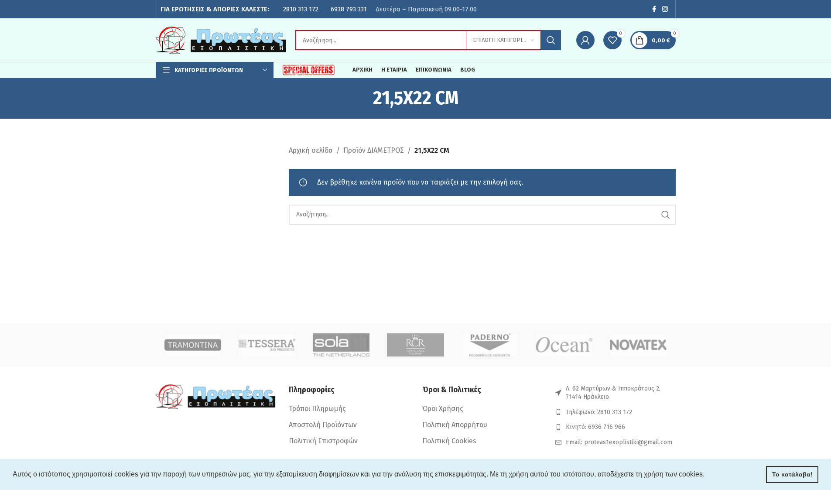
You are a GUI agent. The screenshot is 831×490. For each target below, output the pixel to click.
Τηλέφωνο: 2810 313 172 (599, 412)
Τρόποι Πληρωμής (317, 408)
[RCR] (415, 345)
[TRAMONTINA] (193, 345)
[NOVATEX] (638, 345)
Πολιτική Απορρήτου (454, 425)
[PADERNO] (490, 345)
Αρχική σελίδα (311, 150)
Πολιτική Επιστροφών (323, 441)
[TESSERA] (267, 345)
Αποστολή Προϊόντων (323, 425)
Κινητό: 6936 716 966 (595, 427)
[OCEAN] (564, 345)
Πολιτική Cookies (449, 441)
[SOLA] (341, 345)
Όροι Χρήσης (442, 408)
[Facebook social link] (654, 9)
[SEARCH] (551, 40)
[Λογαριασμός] (585, 40)
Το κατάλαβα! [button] (792, 474)
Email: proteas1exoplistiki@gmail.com (619, 442)
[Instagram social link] (664, 9)
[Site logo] (221, 39)
